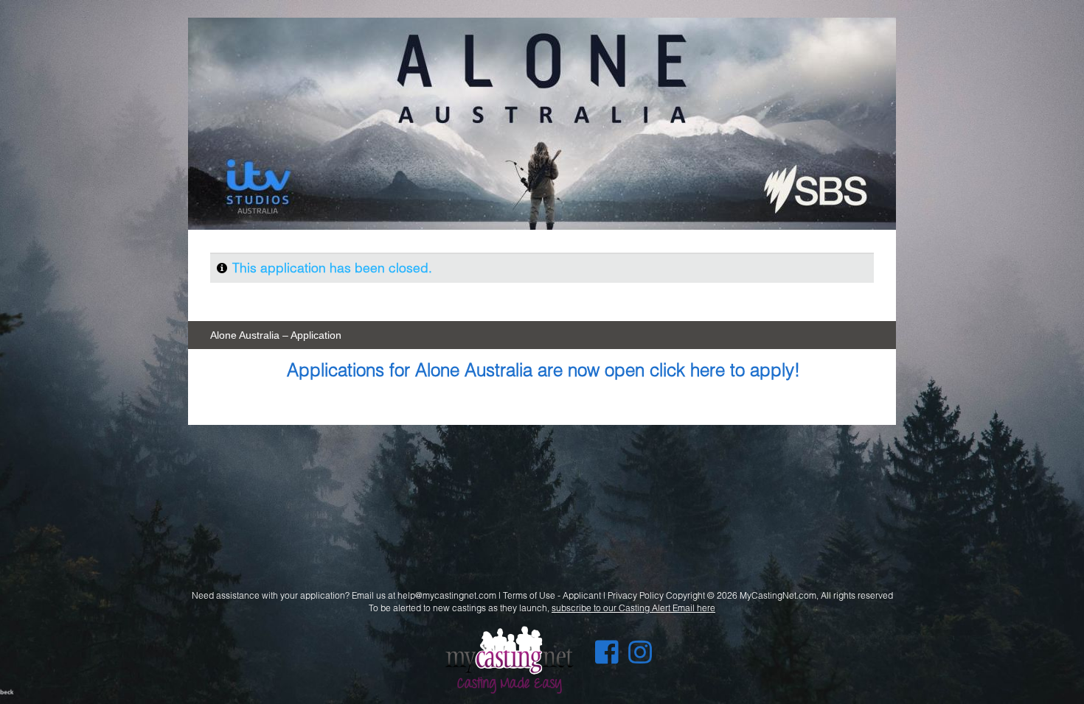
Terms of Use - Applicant (552, 595)
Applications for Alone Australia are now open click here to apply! (543, 369)
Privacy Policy (636, 595)
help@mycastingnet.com (446, 595)
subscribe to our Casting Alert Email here (633, 607)
